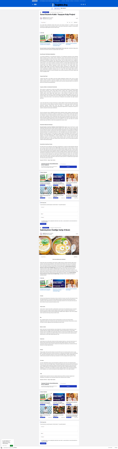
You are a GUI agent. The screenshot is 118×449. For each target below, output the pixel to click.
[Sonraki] (39, 1)
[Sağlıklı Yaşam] (59, 4)
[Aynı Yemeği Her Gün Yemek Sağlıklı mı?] (59, 192)
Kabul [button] (11, 445)
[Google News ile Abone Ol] (43, 22)
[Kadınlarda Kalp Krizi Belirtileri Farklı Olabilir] (72, 40)
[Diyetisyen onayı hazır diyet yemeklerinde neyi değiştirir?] (46, 40)
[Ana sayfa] (52, 8)
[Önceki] (38, 1)
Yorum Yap (110, 447)
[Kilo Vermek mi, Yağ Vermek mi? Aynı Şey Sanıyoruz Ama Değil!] (72, 192)
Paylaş (116, 447)
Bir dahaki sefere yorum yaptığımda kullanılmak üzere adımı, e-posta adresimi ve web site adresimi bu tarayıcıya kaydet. (59, 221)
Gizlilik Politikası (4, 445)
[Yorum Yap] (67, 22)
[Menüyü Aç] (33, 4)
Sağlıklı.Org (45, 17)
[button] (83, 4)
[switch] (35, 4)
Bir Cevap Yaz (43, 202)
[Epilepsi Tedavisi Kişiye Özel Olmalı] (46, 192)
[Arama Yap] (81, 4)
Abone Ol (68, 166)
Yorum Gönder (43, 443)
